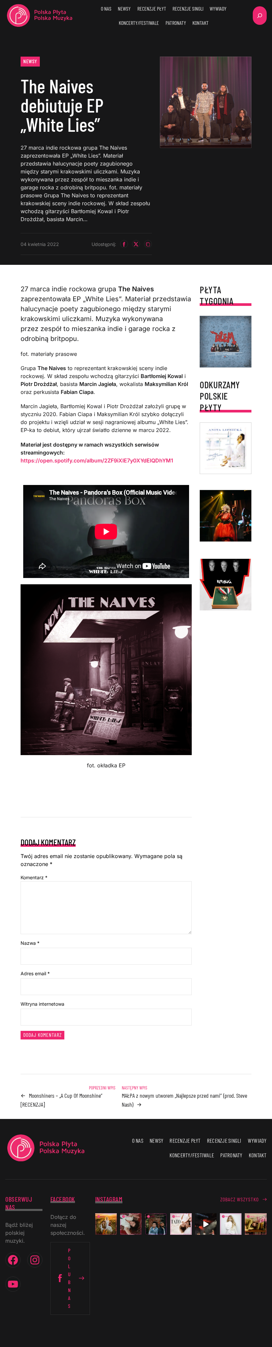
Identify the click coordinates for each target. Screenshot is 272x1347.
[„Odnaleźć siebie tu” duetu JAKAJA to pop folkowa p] (106, 1224)
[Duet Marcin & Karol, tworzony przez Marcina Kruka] (156, 1224)
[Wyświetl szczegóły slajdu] (225, 516)
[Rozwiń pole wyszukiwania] (260, 15)
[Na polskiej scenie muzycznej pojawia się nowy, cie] (131, 1224)
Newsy (30, 61)
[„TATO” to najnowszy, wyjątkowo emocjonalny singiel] (181, 1224)
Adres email (35, 973)
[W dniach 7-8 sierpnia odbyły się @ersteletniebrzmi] (206, 1224)
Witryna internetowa (42, 1004)
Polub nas (69, 1278)
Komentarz (34, 877)
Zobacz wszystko (239, 1199)
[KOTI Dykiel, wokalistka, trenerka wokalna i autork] (230, 1224)
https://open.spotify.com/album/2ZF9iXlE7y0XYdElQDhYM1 (97, 460)
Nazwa (30, 943)
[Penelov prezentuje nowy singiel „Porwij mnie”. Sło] (255, 1224)
